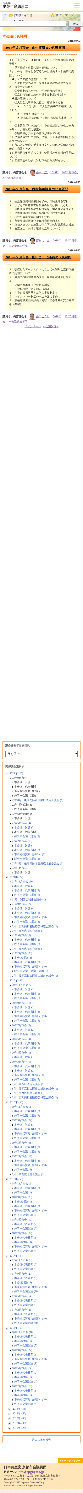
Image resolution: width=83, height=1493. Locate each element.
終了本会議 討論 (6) (27, 894)
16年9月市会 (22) (22, 1350)
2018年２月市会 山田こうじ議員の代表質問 (38, 257)
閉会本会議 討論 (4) (27, 858)
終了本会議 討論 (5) (27, 998)
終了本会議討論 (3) (25, 1268)
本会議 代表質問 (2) (27, 850)
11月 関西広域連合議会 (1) (29, 899)
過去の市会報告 (41, 1439)
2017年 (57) (16, 1255)
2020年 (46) (16, 980)
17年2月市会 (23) (22, 1309)
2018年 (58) (16, 1179)
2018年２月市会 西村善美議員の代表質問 (36, 189)
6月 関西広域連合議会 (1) (28, 930)
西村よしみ (43, 240)
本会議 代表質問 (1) (27, 993)
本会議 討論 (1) (24, 845)
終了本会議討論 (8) (25, 1228)
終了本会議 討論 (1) (27, 1034)
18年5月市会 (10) (22, 1219)
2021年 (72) (16, 877)
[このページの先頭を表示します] (70, 1461)
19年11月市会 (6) (22, 1106)
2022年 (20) (16, 773)
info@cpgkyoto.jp (31, 1472)
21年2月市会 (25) (22, 953)
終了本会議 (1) (23, 1192)
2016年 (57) (16, 1327)
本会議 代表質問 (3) (27, 962)
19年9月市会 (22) (22, 1120)
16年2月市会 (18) (22, 1386)
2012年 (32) (19, 1423)
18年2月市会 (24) (22, 1233)
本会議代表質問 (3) (25, 1237)
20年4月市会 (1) (21, 1052)
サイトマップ (64, 15)
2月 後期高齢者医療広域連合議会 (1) (35, 975)
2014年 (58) (19, 1413)
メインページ (33, 326)
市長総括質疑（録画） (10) (30, 917)
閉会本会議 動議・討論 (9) (31, 971)
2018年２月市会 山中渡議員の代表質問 (35, 47)
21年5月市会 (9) (21, 935)
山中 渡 (41, 172)
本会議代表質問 (12, 177)
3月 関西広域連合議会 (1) (28, 1093)
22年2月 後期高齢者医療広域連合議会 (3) (37, 863)
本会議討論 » (50, 326)
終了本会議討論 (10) (26, 1291)
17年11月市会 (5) (22, 1260)
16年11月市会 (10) (23, 1332)
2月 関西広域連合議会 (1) (28, 948)
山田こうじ (43, 316)
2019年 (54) (16, 1102)
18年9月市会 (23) (22, 1197)
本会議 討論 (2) (24, 827)
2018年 (54, 172)
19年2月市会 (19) (22, 1156)
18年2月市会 (69, 172)
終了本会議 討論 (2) (27, 836)
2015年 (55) (19, 1408)
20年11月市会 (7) (22, 985)
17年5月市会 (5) (21, 1296)
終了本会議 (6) (23, 1169)
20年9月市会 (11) (22, 1003)
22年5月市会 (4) (21, 823)
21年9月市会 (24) (22, 904)
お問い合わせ (23, 15)
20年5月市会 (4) (21, 1039)
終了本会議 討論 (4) (27, 1020)
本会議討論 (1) (23, 1201)
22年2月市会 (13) (22, 841)
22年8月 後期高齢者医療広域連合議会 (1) (37, 800)
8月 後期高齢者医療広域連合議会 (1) (35, 926)
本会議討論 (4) (23, 957)
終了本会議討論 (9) (25, 1214)
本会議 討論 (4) (24, 908)
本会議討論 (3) (23, 1242)
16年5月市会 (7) (21, 1368)
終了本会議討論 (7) (25, 1345)
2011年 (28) (19, 1427)
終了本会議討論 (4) (25, 1381)
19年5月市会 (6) (21, 1142)
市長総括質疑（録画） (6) (29, 854)
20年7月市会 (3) (21, 1025)
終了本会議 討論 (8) (27, 921)
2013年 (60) (19, 1418)
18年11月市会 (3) (22, 1183)
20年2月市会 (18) (22, 1061)
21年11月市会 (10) (23, 881)
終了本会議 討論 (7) (27, 944)
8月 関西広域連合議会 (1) (28, 1084)
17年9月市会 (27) (22, 1273)
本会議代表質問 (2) (25, 1224)
